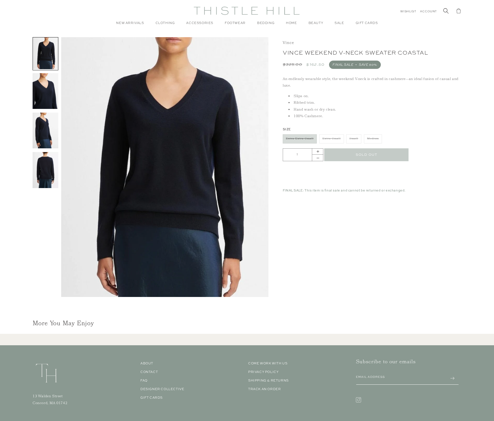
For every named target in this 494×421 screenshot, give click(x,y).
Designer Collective (162, 389)
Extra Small (333, 139)
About (146, 363)
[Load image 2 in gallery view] (45, 91)
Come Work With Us (267, 363)
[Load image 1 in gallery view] (45, 53)
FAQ (144, 380)
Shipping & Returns (268, 380)
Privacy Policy (263, 372)
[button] (165, 25)
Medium (374, 139)
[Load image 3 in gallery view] (45, 131)
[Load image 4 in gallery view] (45, 170)
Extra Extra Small (301, 139)
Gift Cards (151, 398)
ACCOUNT (428, 11)
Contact (149, 372)
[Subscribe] (452, 378)
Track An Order (264, 389)
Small (355, 139)
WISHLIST (408, 11)
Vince (288, 43)
